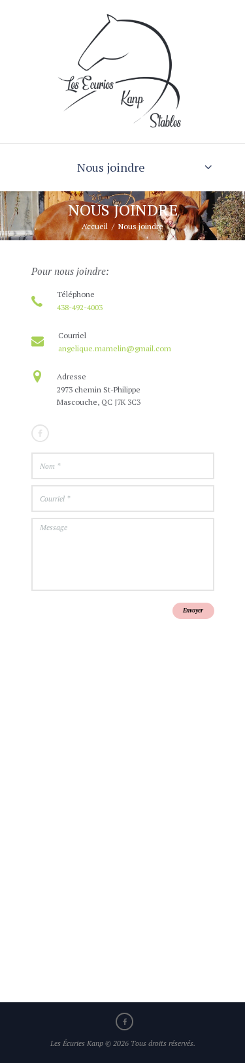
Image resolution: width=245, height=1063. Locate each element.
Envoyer (193, 610)
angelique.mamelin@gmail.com (114, 348)
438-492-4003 (80, 307)
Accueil (95, 226)
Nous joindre (111, 167)
